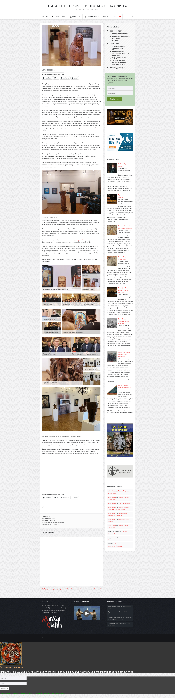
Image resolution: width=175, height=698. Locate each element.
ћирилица (116, 55)
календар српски (119, 62)
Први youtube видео (124, 503)
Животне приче (60, 16)
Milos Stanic (51, 518)
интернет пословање (121, 34)
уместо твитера (118, 60)
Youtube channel (120, 638)
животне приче (116, 31)
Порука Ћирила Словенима (117, 623)
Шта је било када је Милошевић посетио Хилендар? (83, 589)
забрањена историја (120, 53)
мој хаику (116, 38)
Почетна (45, 16)
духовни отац (117, 49)
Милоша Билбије (85, 95)
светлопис (76, 16)
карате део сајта (117, 68)
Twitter (130, 638)
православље (53, 522)
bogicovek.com (81, 240)
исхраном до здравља (121, 36)
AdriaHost (99, 638)
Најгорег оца (52, 608)
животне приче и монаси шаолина (87, 6)
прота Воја (61, 522)
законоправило (118, 46)
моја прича (106, 16)
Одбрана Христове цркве (116, 606)
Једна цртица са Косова (116, 612)
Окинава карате (93, 16)
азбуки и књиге (118, 64)
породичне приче (119, 58)
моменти (116, 40)
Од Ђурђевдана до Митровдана (52, 589)
